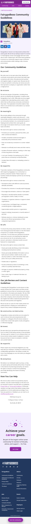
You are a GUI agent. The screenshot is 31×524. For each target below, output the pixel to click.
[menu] (2, 1)
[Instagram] (6, 466)
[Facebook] (3, 466)
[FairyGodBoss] (10, 463)
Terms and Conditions (16, 386)
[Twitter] (10, 466)
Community (5, 5)
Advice (20, 5)
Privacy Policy (4, 386)
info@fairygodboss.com (7, 394)
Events (27, 5)
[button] (2, 46)
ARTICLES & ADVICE (7, 10)
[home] (8, 3)
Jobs (13, 5)
